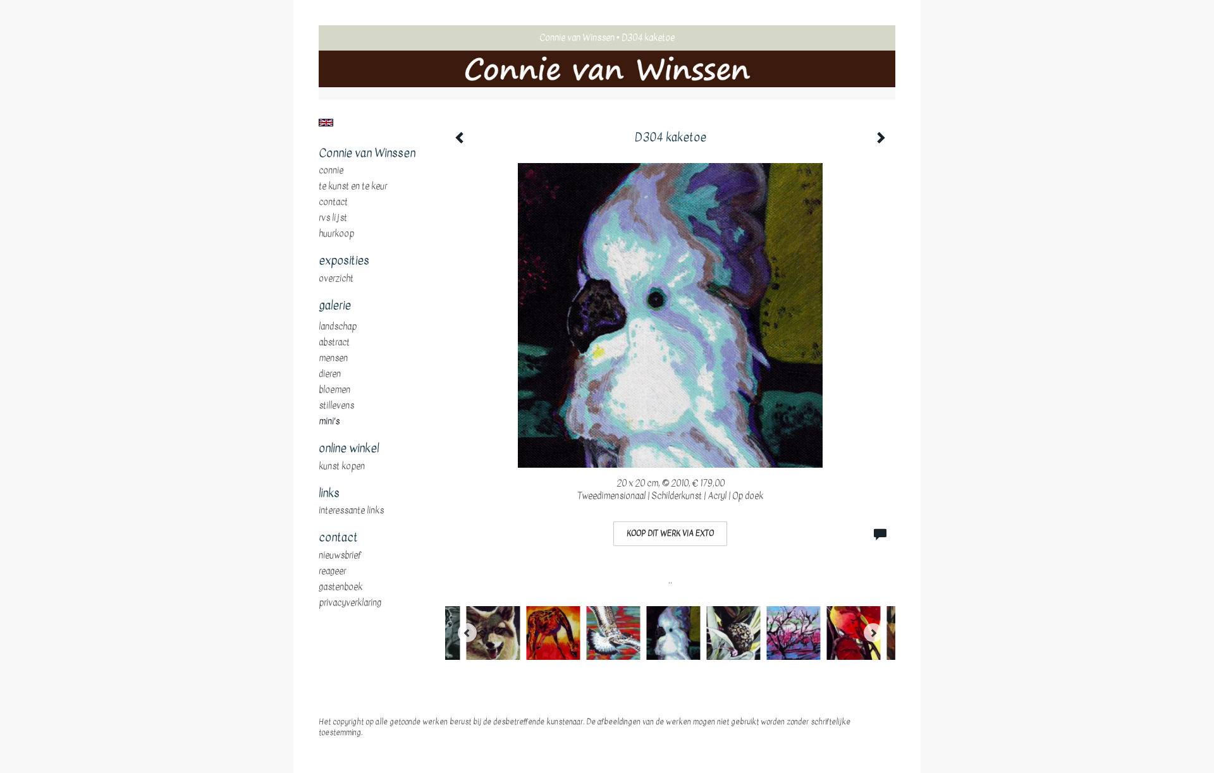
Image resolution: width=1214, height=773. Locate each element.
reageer (332, 571)
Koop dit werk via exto (670, 533)
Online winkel (349, 449)
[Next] (873, 632)
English (326, 122)
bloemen (334, 390)
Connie (331, 170)
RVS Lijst (333, 218)
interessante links (351, 510)
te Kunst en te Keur (353, 186)
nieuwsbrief (340, 555)
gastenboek (340, 587)
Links (329, 493)
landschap (338, 326)
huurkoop (336, 234)
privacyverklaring (350, 603)
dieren (330, 374)
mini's (329, 421)
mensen (333, 358)
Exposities (344, 261)
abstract (334, 342)
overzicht (336, 278)
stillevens (336, 405)
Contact (333, 202)
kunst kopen (342, 466)
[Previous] (467, 632)
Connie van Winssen (577, 37)
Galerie (335, 306)
